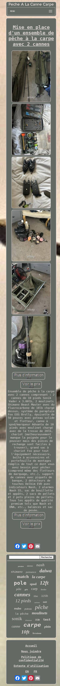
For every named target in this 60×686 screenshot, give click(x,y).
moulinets (39, 613)
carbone (37, 602)
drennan (28, 620)
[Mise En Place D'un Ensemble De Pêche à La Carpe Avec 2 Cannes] (31, 76)
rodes (17, 608)
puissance (31, 572)
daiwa (46, 570)
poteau (28, 608)
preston (21, 566)
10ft (25, 631)
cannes (22, 594)
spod (33, 584)
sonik (17, 618)
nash (40, 565)
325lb (44, 595)
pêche (41, 607)
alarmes (30, 566)
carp (34, 589)
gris (26, 589)
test (46, 619)
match (23, 576)
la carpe (38, 577)
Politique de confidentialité (31, 658)
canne (16, 626)
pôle (18, 589)
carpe (32, 625)
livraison (37, 633)
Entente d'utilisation (31, 665)
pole (20, 583)
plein (47, 626)
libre (36, 596)
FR (35, 671)
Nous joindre (31, 651)
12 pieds (23, 600)
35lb (37, 619)
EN (27, 671)
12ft (44, 583)
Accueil (31, 645)
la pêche (21, 613)
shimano (16, 572)
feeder (43, 589)
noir (45, 602)
